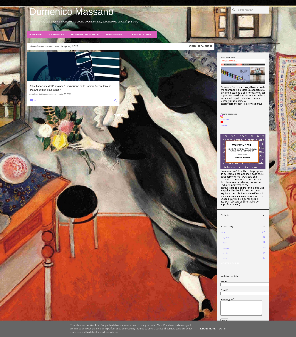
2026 (222, 232)
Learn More (208, 328)
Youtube (223, 125)
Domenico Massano (71, 11)
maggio (226, 248)
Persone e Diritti (115, 34)
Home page (35, 34)
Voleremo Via (56, 34)
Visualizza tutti (200, 46)
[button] (115, 100)
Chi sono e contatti (143, 34)
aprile (225, 253)
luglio (225, 243)
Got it (223, 328)
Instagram (224, 120)
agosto (226, 238)
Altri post (120, 115)
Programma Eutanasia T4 (85, 34)
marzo (225, 258)
